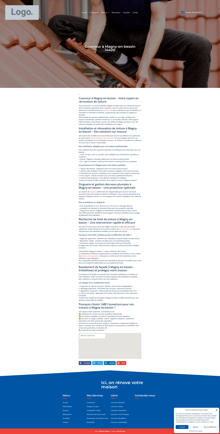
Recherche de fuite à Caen (96, 414)
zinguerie (93, 192)
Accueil (84, 13)
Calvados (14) (107, 110)
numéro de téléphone (193, 12)
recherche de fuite (126, 229)
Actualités (126, 13)
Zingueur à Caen (93, 406)
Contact (135, 13)
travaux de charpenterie (90, 256)
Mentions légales (104, 431)
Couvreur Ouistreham (118, 410)
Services (104, 13)
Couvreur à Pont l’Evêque (120, 414)
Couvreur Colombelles (119, 422)
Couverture (91, 402)
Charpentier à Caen (94, 410)
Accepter (182, 427)
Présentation (94, 13)
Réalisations (116, 13)
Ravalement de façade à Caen (97, 418)
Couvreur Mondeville (118, 418)
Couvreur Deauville (118, 402)
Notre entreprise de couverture (102, 138)
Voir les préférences (210, 427)
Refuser (195, 427)
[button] (216, 410)
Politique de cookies (195, 431)
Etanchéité (90, 422)
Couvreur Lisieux (117, 406)
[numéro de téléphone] (182, 12)
